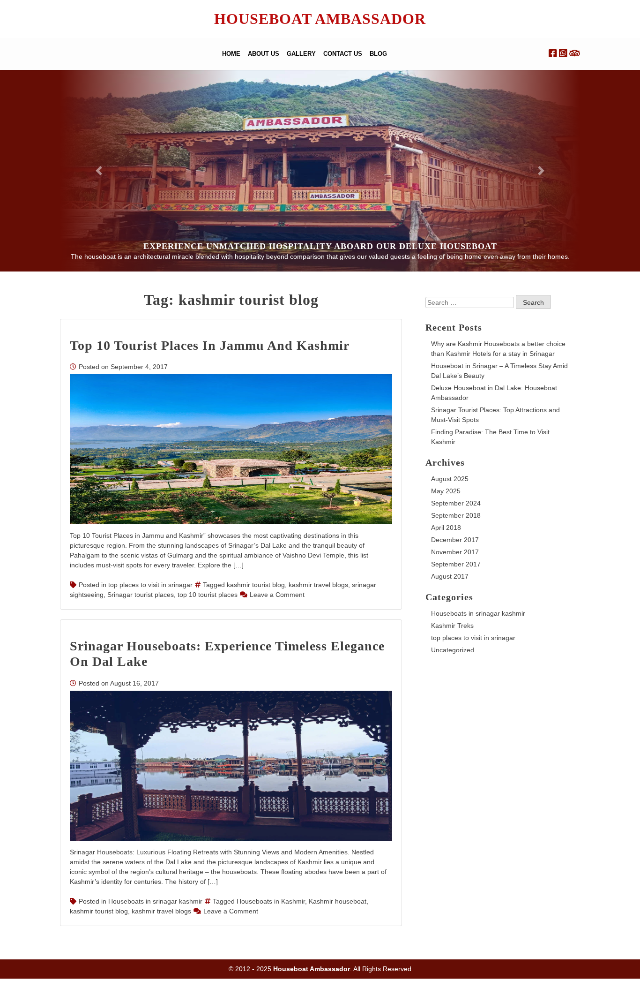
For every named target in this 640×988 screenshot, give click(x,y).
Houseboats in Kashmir (271, 901)
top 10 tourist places (208, 594)
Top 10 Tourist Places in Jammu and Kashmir (210, 345)
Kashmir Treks (452, 625)
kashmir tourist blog (256, 584)
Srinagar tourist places (140, 594)
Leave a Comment (277, 594)
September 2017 (456, 564)
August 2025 (450, 479)
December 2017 (455, 539)
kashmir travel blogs (318, 584)
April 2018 (446, 527)
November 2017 (455, 552)
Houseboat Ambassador (320, 18)
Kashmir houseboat (337, 901)
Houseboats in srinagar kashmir (155, 901)
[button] (99, 171)
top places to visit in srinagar (150, 584)
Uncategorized (452, 650)
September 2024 (456, 503)
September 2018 (456, 515)
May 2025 (446, 491)
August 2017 (450, 576)
